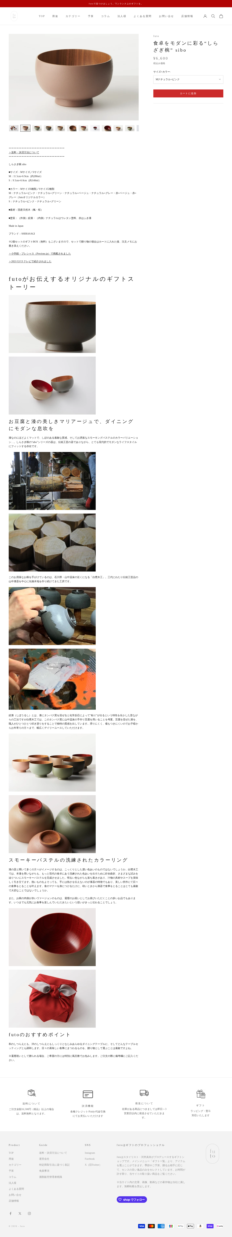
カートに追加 (188, 93)
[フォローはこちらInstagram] (29, 1213)
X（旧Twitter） (93, 1164)
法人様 (122, 16)
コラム (105, 16)
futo (156, 36)
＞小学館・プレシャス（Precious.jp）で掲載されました (40, 253)
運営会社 (44, 1159)
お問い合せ (166, 16)
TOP (42, 16)
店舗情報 (187, 16)
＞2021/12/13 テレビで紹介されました (30, 261)
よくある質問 (143, 16)
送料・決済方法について (53, 1153)
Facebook (90, 1159)
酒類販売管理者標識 (50, 1177)
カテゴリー (73, 16)
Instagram (90, 1153)
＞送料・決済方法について (24, 152)
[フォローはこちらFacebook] (10, 1213)
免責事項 (44, 1170)
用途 (55, 16)
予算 (91, 16)
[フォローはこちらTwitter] (20, 1213)
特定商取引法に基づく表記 (54, 1164)
